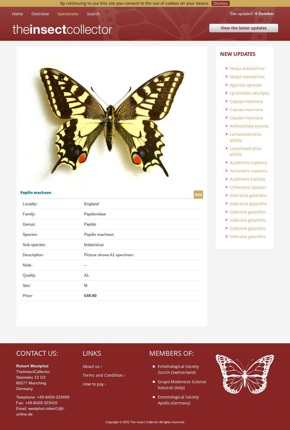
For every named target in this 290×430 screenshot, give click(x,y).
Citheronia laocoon (248, 187)
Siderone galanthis (248, 212)
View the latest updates (244, 28)
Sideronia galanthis (248, 195)
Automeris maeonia (248, 162)
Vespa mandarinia (247, 68)
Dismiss (220, 3)
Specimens (67, 13)
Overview (40, 13)
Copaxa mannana (246, 101)
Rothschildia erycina (249, 126)
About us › (92, 366)
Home (21, 13)
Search (93, 13)
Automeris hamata (247, 179)
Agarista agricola (246, 85)
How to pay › (94, 384)
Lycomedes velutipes (249, 93)
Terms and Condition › (104, 375)
